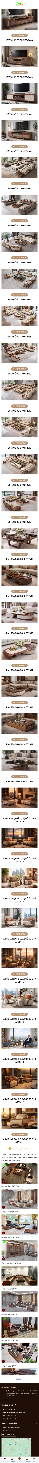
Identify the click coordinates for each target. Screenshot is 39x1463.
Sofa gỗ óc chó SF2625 (19, 188)
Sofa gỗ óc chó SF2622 (19, 299)
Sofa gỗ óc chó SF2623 (19, 262)
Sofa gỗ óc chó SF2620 (19, 374)
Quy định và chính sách (9, 1431)
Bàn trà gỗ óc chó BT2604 (19, 670)
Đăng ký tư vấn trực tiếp (9, 1419)
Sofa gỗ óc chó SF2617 (19, 485)
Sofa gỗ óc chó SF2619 (19, 411)
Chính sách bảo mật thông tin (11, 1427)
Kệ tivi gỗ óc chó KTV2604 (19, 40)
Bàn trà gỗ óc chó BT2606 (19, 596)
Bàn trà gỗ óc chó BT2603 (19, 707)
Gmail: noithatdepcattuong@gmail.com (14, 1412)
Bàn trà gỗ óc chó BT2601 (19, 781)
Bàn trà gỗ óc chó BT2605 (19, 633)
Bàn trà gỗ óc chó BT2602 (19, 744)
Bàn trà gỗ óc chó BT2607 (19, 559)
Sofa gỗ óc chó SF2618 (19, 448)
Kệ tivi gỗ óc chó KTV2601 (19, 151)
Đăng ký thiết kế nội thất (9, 1416)
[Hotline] (19, 1458)
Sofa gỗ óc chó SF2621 (19, 337)
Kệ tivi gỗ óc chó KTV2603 (19, 77)
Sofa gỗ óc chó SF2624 (19, 225)
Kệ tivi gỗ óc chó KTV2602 (19, 114)
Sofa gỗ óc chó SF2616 (19, 522)
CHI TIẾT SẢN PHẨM (19, 35)
